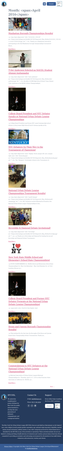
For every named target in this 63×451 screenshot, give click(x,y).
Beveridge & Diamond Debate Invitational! (29, 227)
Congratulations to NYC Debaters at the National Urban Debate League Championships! (28, 368)
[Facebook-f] (28, 405)
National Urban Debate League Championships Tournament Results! (27, 192)
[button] (44, 3)
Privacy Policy (8, 446)
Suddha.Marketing (32, 448)
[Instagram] (32, 405)
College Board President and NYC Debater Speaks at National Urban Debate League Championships (29, 116)
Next (52, 386)
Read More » (12, 49)
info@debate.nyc (36, 399)
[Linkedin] (35, 405)
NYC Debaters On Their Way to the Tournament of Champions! (25, 148)
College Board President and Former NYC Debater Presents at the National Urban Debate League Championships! (28, 301)
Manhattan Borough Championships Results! (30, 33)
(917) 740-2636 (36, 402)
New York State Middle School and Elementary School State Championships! (29, 258)
